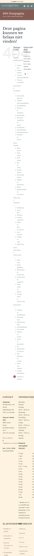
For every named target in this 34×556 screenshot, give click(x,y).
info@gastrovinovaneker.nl (11, 443)
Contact (22, 542)
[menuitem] (17, 54)
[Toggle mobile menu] (32, 6)
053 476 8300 (20, 1)
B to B (21, 538)
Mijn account (24, 546)
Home (4, 16)
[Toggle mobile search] (28, 6)
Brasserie (22, 533)
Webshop (22, 529)
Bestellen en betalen (7, 530)
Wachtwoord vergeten (24, 552)
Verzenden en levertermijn (8, 537)
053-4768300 (8, 438)
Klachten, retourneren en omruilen (8, 545)
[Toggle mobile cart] (24, 6)
